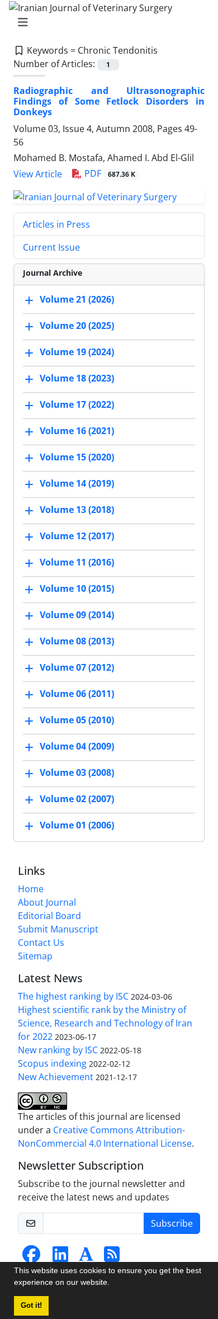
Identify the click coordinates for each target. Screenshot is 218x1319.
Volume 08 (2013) (77, 641)
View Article (37, 174)
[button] (113, 1283)
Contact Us (41, 942)
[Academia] (86, 1257)
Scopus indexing (52, 1063)
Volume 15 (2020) (77, 457)
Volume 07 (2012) (77, 667)
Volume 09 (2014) (77, 615)
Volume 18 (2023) (77, 378)
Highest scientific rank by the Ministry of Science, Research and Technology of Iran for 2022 (105, 1023)
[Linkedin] (60, 1257)
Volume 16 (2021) (77, 431)
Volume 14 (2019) (77, 483)
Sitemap (35, 956)
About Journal (47, 902)
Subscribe (172, 1223)
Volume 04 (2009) (77, 746)
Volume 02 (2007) (77, 799)
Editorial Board (49, 916)
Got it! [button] (31, 1305)
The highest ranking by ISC (73, 996)
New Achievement (55, 1077)
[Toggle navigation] (105, 22)
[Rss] (111, 1257)
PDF (108, 173)
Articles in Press (56, 224)
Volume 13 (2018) (77, 509)
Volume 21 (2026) (77, 299)
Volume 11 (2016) (77, 562)
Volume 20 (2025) (77, 325)
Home (31, 889)
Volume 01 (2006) (77, 825)
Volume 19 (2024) (77, 352)
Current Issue (51, 247)
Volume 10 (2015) (77, 588)
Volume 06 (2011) (77, 693)
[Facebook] (31, 1257)
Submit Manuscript (58, 929)
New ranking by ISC (58, 1050)
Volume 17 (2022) (77, 404)
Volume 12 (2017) (77, 536)
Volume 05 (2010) (77, 720)
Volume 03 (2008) (77, 772)
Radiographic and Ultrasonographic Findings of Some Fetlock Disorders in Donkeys (109, 101)
